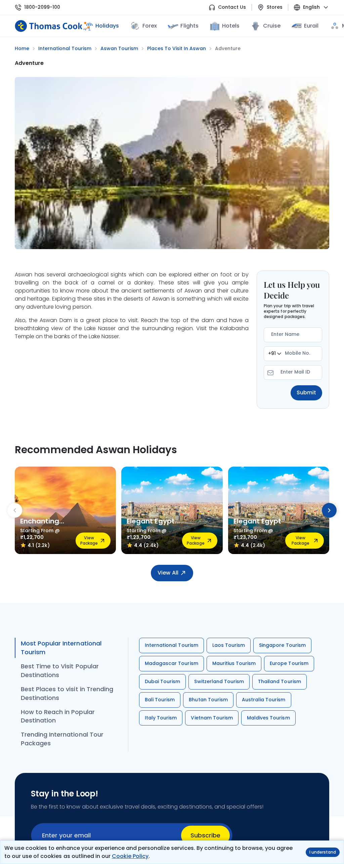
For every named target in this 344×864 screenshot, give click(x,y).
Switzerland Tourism (219, 681)
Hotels (231, 26)
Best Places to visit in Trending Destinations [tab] (67, 693)
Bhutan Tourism (208, 699)
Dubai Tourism (162, 681)
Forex (149, 26)
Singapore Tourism (282, 645)
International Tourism (171, 645)
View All (168, 573)
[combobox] (274, 354)
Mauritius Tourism (234, 663)
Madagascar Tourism (171, 663)
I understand (322, 852)
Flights (189, 26)
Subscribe (205, 835)
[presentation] (14, 510)
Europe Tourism (289, 663)
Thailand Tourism (279, 681)
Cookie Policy (130, 856)
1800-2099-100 (42, 7)
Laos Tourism (228, 645)
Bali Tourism (160, 699)
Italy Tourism (161, 717)
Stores (275, 7)
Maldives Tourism (268, 717)
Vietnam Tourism (212, 717)
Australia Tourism (264, 699)
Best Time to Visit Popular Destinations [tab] (60, 670)
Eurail (311, 26)
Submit (306, 392)
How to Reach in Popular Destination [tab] (58, 716)
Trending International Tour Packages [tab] (62, 738)
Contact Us (232, 7)
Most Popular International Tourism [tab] (61, 647)
